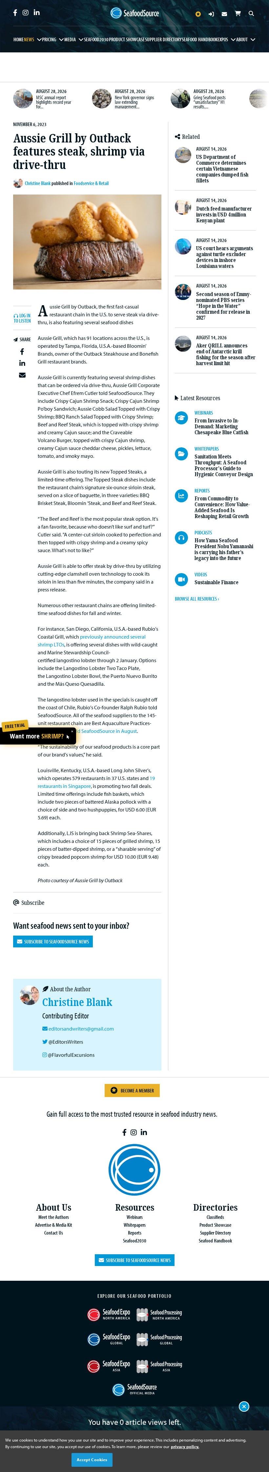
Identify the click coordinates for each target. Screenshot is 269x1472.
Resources (134, 1207)
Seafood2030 (96, 39)
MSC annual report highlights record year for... (53, 101)
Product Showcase (127, 39)
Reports (134, 1232)
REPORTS (202, 490)
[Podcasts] (185, 537)
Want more (37, 736)
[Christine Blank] (19, 183)
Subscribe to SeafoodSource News (55, 941)
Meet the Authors (53, 1217)
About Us (53, 1207)
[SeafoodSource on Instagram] (26, 12)
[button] (22, 351)
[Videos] (185, 579)
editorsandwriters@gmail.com (81, 1028)
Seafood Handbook (199, 39)
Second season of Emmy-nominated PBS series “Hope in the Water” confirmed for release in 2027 (223, 306)
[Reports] (185, 495)
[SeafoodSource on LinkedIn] (37, 12)
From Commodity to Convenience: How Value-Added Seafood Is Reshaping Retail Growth (222, 507)
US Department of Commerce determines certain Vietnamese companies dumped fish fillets (222, 168)
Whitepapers (135, 1224)
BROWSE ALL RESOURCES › (197, 598)
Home (18, 39)
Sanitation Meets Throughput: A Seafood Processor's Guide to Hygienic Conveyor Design (224, 465)
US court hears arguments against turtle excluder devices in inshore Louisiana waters (224, 257)
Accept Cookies (92, 1459)
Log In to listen (22, 318)
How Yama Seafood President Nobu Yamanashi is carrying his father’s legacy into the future (224, 549)
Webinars (135, 1217)
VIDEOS (201, 574)
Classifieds (215, 1217)
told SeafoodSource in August (104, 731)
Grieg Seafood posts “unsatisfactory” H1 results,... (210, 101)
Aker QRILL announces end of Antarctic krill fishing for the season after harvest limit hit (226, 354)
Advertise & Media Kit (53, 1224)
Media (70, 39)
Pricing (49, 39)
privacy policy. (185, 1446)
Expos (222, 39)
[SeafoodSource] (134, 13)
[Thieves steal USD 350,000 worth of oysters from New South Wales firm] (259, 98)
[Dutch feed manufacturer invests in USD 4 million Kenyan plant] (183, 206)
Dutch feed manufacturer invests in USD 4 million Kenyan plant (224, 214)
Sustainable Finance (216, 582)
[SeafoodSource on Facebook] (15, 12)
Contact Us (53, 1232)
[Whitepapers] (185, 453)
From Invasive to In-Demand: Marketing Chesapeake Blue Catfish (221, 426)
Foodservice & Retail (91, 183)
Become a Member (137, 1090)
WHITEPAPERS (207, 448)
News (29, 39)
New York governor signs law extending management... (134, 101)
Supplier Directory (163, 39)
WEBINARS (204, 412)
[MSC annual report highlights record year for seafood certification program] (23, 98)
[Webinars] (185, 417)
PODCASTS (203, 532)
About (242, 39)
